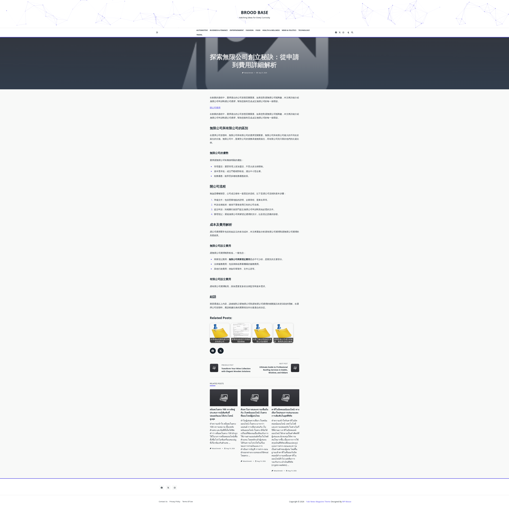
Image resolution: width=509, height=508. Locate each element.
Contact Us (163, 501)
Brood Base (254, 12)
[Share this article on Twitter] (221, 351)
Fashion (249, 30)
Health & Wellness (271, 30)
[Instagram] (343, 32)
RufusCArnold (248, 73)
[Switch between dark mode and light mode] (348, 32)
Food (258, 30)
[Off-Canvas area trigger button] (157, 32)
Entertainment (237, 30)
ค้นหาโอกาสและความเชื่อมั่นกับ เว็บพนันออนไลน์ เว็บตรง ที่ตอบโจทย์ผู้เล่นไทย (254, 412)
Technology (304, 30)
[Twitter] (340, 32)
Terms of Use (187, 501)
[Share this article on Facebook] (213, 351)
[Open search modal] (352, 32)
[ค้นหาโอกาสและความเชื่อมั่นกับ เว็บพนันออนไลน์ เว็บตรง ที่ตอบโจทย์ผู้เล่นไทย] (254, 397)
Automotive (202, 30)
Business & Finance (219, 30)
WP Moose (346, 501)
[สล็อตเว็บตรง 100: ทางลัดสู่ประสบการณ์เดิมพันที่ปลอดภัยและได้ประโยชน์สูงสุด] (224, 397)
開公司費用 (215, 107)
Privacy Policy (175, 501)
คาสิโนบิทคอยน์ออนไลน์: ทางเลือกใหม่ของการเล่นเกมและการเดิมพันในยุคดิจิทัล (285, 412)
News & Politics (289, 30)
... (229, 442)
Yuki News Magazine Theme (318, 501)
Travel (199, 35)
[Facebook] (336, 32)
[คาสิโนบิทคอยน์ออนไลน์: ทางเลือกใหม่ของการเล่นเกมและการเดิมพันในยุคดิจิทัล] (285, 397)
